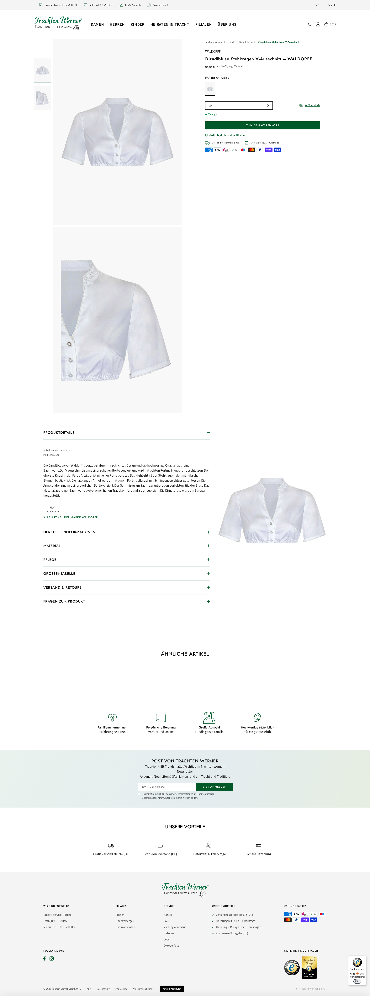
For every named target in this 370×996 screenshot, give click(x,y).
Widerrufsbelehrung (142, 989)
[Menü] (364, 957)
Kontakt (332, 4)
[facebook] (44, 959)
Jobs (167, 939)
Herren (117, 24)
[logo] (58, 23)
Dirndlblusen (246, 42)
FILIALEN (203, 24)
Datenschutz (103, 989)
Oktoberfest (171, 945)
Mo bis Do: (49, 927)
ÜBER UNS (227, 24)
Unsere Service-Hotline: (57, 915)
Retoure (169, 933)
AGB (89, 989)
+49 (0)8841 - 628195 (55, 921)
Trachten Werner (214, 42)
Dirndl (231, 42)
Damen (97, 24)
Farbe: (217, 78)
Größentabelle (312, 105)
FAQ (317, 4)
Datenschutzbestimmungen (156, 797)
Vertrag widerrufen (171, 988)
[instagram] (52, 959)
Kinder (138, 24)
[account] (318, 24)
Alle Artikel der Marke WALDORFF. (70, 517)
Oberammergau (125, 921)
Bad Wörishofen (125, 927)
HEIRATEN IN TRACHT (169, 24)
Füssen (120, 915)
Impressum (121, 989)
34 (210, 105)
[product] (117, 226)
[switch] (357, 981)
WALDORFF (213, 51)
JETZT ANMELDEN (214, 787)
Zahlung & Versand (175, 927)
